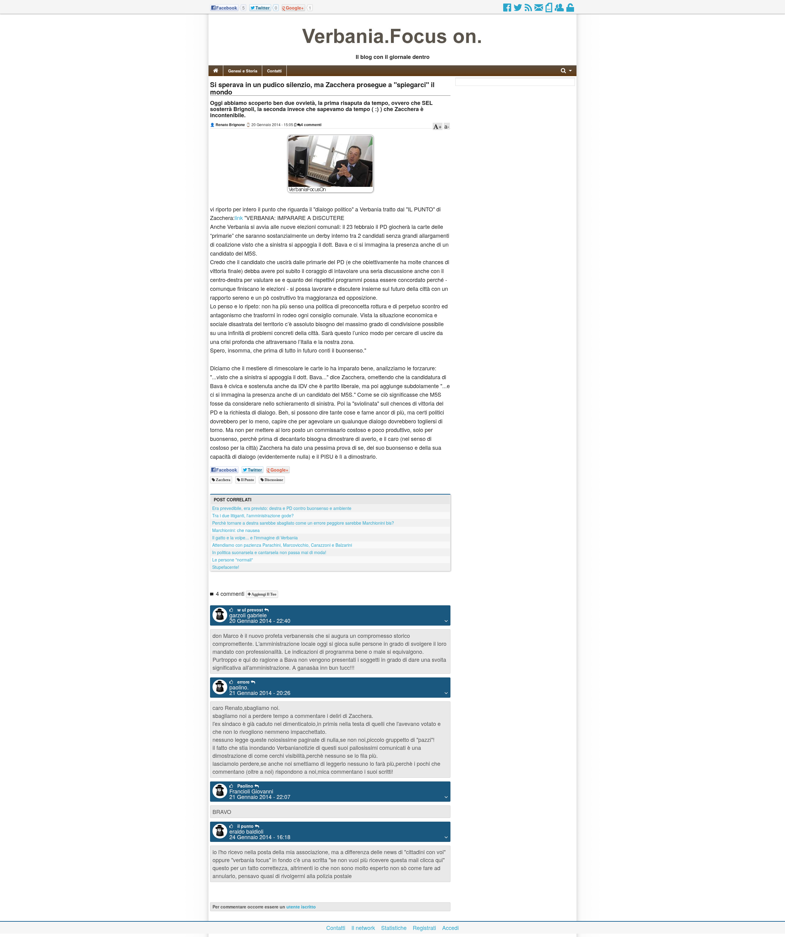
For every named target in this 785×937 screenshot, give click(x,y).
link (239, 218)
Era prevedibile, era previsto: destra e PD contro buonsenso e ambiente (281, 508)
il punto (247, 480)
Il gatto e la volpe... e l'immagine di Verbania (255, 537)
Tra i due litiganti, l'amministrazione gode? (253, 515)
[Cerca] (566, 70)
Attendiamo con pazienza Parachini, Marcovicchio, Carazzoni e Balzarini (282, 545)
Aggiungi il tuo (263, 594)
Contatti (274, 71)
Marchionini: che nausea (236, 530)
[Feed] (529, 9)
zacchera (222, 480)
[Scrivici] (539, 9)
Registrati (424, 927)
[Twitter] (518, 9)
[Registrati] (560, 9)
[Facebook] (507, 9)
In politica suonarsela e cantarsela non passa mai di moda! (269, 552)
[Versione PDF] (549, 9)
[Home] (216, 70)
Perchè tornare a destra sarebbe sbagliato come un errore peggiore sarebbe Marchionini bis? (303, 523)
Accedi (450, 927)
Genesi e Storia (242, 71)
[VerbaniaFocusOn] (392, 47)
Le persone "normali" (232, 560)
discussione (273, 480)
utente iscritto (301, 907)
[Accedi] (570, 9)
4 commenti (311, 124)
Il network (363, 927)
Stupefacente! (225, 567)
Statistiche (394, 927)
